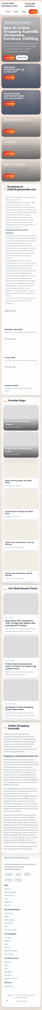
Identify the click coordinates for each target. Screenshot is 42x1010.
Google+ (27, 874)
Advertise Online (10, 892)
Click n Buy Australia (26, 995)
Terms (6, 899)
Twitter (18, 874)
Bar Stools (7, 962)
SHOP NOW (9, 57)
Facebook (8, 874)
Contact (33, 12)
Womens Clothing (10, 951)
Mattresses (8, 972)
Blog (24, 12)
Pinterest (18, 880)
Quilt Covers (8, 954)
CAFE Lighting (9, 920)
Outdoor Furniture (10, 978)
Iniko (6, 926)
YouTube (8, 880)
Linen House (8, 913)
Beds (6, 965)
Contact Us (8, 902)
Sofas (6, 968)
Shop (8, 12)
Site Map (7, 905)
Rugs (6, 944)
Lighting (7, 941)
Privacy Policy (9, 895)
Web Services (8, 986)
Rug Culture (8, 923)
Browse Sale (21, 57)
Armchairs (7, 975)
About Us (7, 889)
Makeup (7, 947)
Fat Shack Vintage (10, 930)
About (16, 12)
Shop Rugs (9, 103)
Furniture (7, 938)
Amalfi (6, 916)
